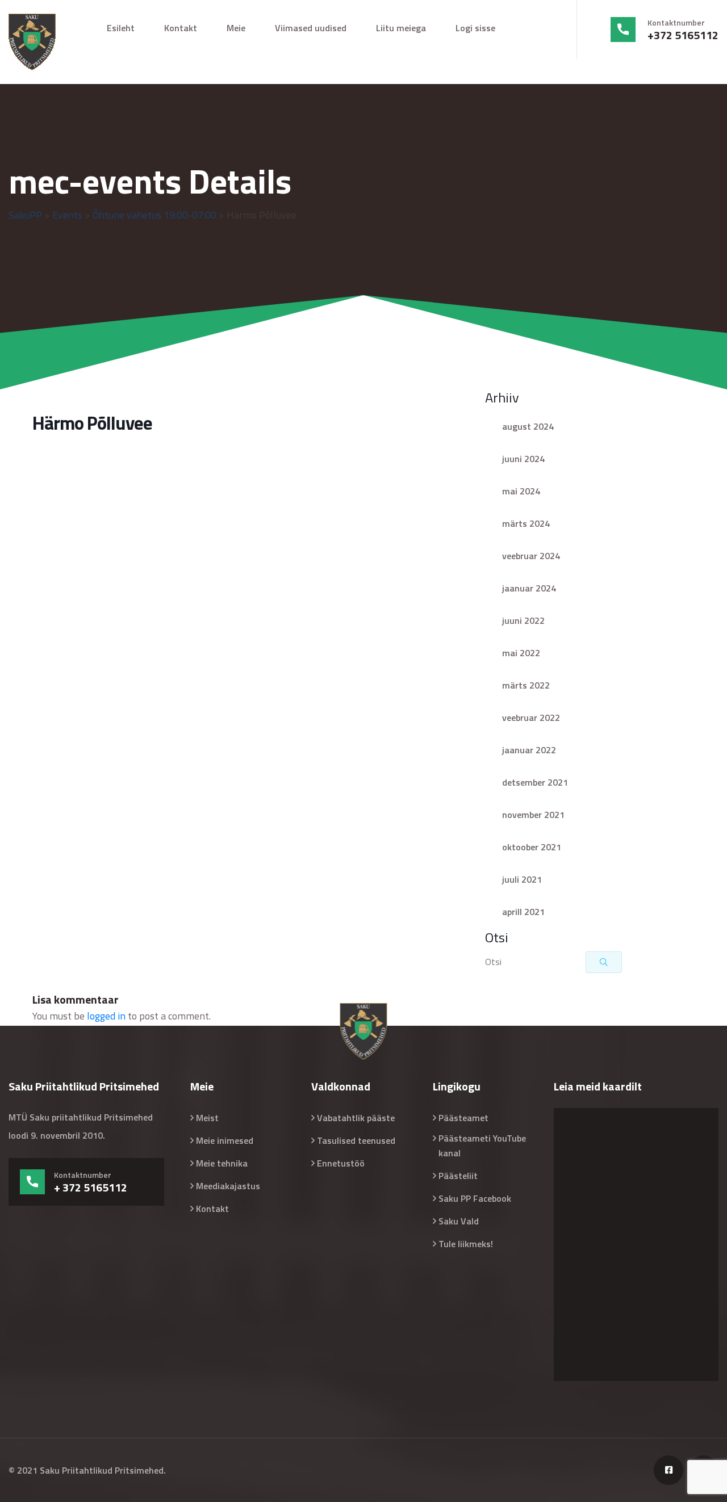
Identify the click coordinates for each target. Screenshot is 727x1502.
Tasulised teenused (356, 1140)
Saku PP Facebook (474, 1198)
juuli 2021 (522, 879)
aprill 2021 (523, 911)
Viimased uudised (310, 28)
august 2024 (528, 426)
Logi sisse (475, 28)
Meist (207, 1118)
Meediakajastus (228, 1186)
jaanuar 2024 (529, 588)
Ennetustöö (341, 1163)
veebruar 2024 (531, 556)
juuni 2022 (523, 620)
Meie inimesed (224, 1140)
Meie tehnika (222, 1163)
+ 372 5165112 (90, 1187)
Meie (236, 28)
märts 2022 (526, 685)
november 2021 (533, 814)
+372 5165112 (682, 35)
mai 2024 (521, 491)
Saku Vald (458, 1221)
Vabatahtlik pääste (356, 1118)
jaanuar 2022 (529, 750)
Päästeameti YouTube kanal (482, 1145)
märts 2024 (526, 523)
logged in (106, 1015)
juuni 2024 (523, 458)
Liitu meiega (401, 28)
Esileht (121, 28)
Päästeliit (458, 1175)
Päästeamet (463, 1118)
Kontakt (180, 28)
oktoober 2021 (531, 847)
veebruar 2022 (531, 717)
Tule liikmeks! (465, 1244)
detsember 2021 (535, 782)
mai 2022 (521, 653)
